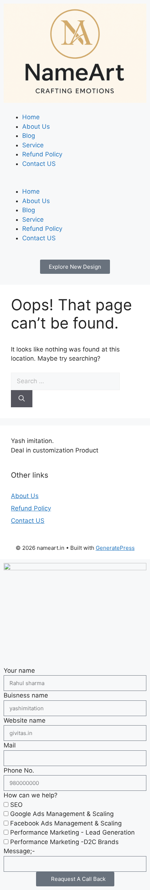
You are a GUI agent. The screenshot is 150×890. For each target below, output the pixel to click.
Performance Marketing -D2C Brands (64, 842)
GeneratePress (115, 547)
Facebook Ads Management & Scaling (66, 823)
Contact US (39, 163)
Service (33, 145)
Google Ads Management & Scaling (62, 813)
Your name (19, 670)
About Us (36, 126)
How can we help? (31, 795)
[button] (75, 182)
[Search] (21, 399)
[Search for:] (65, 381)
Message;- (19, 851)
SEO (16, 804)
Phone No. (19, 770)
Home (31, 117)
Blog (28, 135)
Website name (25, 720)
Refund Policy (42, 154)
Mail (10, 745)
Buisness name (26, 695)
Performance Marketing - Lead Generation (72, 832)
